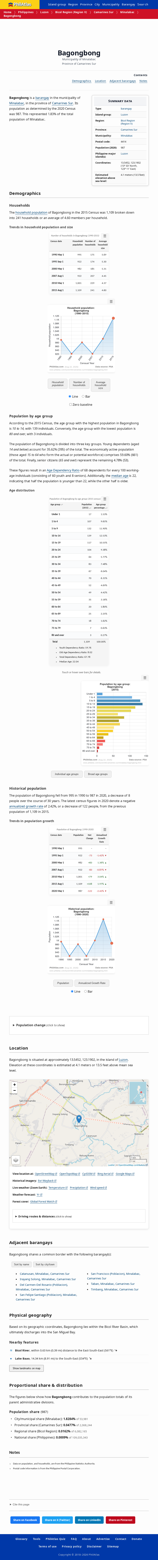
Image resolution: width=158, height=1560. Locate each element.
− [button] (14, 1090)
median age (119, 476)
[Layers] (16, 1160)
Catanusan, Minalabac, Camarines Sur (45, 1274)
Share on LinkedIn (89, 1520)
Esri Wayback (46, 1180)
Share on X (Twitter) (57, 1520)
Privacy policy (72, 1546)
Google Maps (124, 1174)
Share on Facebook (25, 1520)
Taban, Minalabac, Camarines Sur (113, 1284)
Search (142, 4)
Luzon (44, 12)
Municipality (111, 4)
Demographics (81, 81)
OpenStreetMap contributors (131, 1164)
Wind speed (97, 1187)
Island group (57, 4)
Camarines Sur (103, 12)
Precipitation (77, 1187)
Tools (36, 1539)
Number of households (79, 384)
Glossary (21, 1539)
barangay (126, 108)
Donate (137, 1539)
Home (7, 12)
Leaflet (111, 1164)
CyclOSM (87, 1174)
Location (100, 81)
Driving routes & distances (36, 1216)
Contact (120, 1539)
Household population (58, 384)
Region (73, 4)
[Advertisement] (79, 32)
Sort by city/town (45, 1264)
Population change (30, 1025)
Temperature (57, 1187)
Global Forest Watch (42, 1201)
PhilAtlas (22, 4)
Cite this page (21, 1504)
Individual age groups (67, 774)
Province (86, 4)
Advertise (103, 1539)
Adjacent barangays (123, 81)
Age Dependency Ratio (63, 470)
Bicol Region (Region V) (71, 12)
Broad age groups (98, 774)
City (97, 4)
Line (75, 396)
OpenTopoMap (68, 1174)
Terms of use (48, 1546)
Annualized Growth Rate (91, 983)
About (86, 1539)
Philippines (26, 12)
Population (63, 983)
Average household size (100, 385)
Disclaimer (94, 1546)
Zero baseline (82, 404)
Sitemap (113, 1546)
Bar (87, 396)
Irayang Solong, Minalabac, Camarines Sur (48, 1279)
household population (31, 212)
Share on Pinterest (120, 1520)
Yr (38, 1194)
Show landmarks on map (26, 1368)
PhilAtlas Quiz (56, 1539)
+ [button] (14, 1084)
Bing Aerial (104, 1174)
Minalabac (127, 12)
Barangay (128, 4)
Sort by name (21, 1264)
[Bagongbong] (79, 1119)
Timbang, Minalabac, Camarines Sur (115, 1289)
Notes (143, 81)
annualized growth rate (26, 806)
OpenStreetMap (44, 1174)
